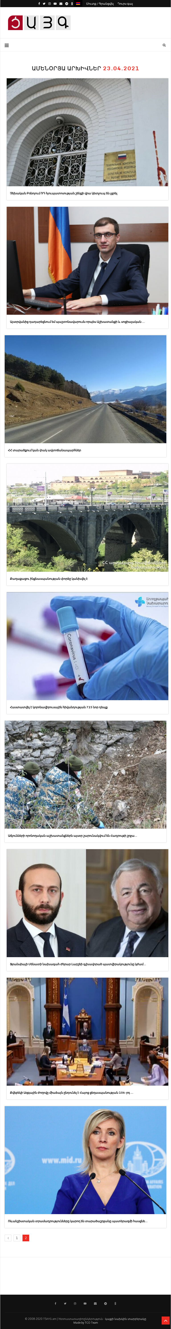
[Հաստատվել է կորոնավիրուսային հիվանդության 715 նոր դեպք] (87, 646)
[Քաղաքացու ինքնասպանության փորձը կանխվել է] (87, 518)
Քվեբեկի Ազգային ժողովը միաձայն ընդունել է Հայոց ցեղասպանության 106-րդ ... (71, 1092)
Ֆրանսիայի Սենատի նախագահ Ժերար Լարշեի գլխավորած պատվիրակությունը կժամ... (78, 964)
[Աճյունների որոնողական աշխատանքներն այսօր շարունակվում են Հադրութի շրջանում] (85, 775)
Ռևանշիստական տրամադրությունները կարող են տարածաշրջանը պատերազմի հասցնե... (78, 1221)
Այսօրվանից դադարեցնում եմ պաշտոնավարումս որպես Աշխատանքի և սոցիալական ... (77, 321)
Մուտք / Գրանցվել (100, 3)
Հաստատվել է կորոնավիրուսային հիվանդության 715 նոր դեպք (59, 707)
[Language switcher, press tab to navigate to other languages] (78, 3)
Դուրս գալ (125, 3)
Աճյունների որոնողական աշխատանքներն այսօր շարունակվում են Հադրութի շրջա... (72, 835)
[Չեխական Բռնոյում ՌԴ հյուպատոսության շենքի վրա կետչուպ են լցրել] (87, 132)
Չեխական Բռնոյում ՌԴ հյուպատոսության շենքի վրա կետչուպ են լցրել (63, 193)
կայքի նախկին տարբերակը (125, 1319)
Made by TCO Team (85, 1322)
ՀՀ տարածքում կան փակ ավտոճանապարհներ (44, 450)
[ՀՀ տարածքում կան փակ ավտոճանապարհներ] (85, 389)
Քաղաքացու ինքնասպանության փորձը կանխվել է (49, 578)
